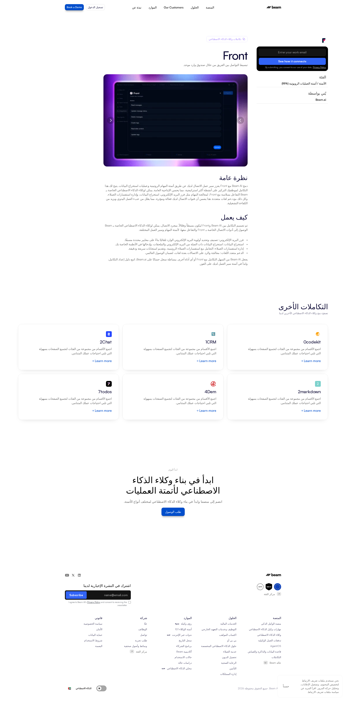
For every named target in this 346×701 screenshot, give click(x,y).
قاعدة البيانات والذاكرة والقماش (264, 651)
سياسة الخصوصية (93, 623)
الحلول (195, 7)
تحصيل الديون (229, 657)
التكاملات (276, 657)
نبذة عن (136, 7)
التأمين (232, 668)
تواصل (143, 634)
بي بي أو (231, 640)
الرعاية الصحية (228, 662)
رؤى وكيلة (186, 623)
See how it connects (292, 61)
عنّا (145, 623)
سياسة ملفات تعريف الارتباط (323, 691)
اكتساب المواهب (227, 634)
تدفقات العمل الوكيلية (269, 640)
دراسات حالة (185, 662)
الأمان (99, 629)
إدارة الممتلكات (228, 673)
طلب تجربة (141, 640)
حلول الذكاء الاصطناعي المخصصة (218, 645)
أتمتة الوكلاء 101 (183, 629)
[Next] (110, 120)
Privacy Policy (319, 67)
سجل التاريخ (185, 640)
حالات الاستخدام (183, 657)
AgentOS (275, 645)
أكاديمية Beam (184, 651)
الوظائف (142, 629)
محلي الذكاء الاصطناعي (179, 668)
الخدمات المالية (228, 623)
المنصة (210, 7)
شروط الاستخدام (93, 640)
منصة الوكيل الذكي (271, 623)
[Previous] (240, 120)
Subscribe (76, 595)
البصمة (98, 645)
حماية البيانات (95, 634)
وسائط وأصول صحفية (135, 645)
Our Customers (173, 7)
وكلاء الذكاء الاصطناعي (269, 634)
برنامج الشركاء (184, 645)
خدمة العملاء (229, 651)
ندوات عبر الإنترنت (182, 634)
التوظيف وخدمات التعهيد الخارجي (218, 629)
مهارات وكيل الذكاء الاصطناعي (265, 629)
